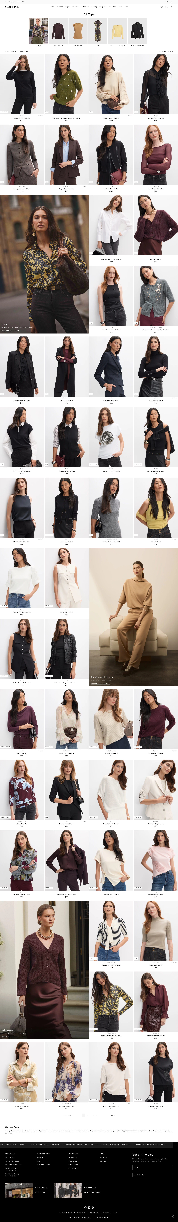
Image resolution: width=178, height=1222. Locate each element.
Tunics (97, 45)
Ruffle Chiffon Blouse (156, 118)
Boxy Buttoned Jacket (111, 400)
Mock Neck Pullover (156, 965)
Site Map (106, 1212)
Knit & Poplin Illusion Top (22, 471)
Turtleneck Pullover (156, 400)
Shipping (40, 1157)
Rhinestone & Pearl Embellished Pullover (67, 118)
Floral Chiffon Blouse (66, 753)
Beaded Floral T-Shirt (156, 1106)
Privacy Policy (81, 1212)
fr (108, 1217)
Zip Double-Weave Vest (67, 471)
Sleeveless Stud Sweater (156, 471)
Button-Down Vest (66, 612)
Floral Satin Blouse (22, 1106)
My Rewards (73, 1157)
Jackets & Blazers (137, 45)
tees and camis (92, 1131)
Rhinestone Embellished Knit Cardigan (156, 330)
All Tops (38, 45)
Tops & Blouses (58, 45)
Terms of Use (94, 1212)
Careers (103, 1161)
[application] (172, 1216)
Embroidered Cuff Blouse (156, 1035)
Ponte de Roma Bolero (111, 189)
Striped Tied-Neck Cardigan (111, 965)
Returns (39, 1161)
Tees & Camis (78, 45)
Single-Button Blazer (66, 189)
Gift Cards (72, 1168)
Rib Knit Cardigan (156, 259)
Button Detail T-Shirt (111, 894)
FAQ (38, 1168)
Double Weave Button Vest (22, 683)
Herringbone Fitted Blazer (22, 189)
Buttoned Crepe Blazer (156, 824)
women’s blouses (131, 1130)
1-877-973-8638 (13, 1161)
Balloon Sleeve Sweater (111, 118)
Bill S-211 (116, 1212)
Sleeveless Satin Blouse (21, 542)
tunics (141, 1130)
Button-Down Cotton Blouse (111, 259)
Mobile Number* (140, 1175)
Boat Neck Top (156, 542)
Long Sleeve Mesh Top (156, 189)
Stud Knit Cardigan (66, 542)
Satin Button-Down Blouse (66, 894)
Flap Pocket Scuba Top (111, 1106)
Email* (136, 1167)
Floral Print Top (22, 824)
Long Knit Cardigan (66, 400)
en (105, 1217)
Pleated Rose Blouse (66, 1106)
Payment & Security (44, 1164)
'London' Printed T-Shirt (111, 471)
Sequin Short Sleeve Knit (111, 542)
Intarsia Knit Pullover (156, 753)
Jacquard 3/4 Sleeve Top (22, 612)
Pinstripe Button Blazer (22, 400)
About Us (103, 1157)
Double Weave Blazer (66, 824)
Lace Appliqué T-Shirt (156, 894)
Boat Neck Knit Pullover (111, 824)
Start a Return (74, 1164)
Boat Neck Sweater (111, 753)
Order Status (73, 1161)
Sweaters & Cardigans (117, 45)
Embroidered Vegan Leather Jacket (67, 683)
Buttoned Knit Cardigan (22, 118)
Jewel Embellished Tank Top (111, 330)
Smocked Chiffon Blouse (22, 894)
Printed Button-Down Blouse (111, 1035)
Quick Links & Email (14, 1164)
